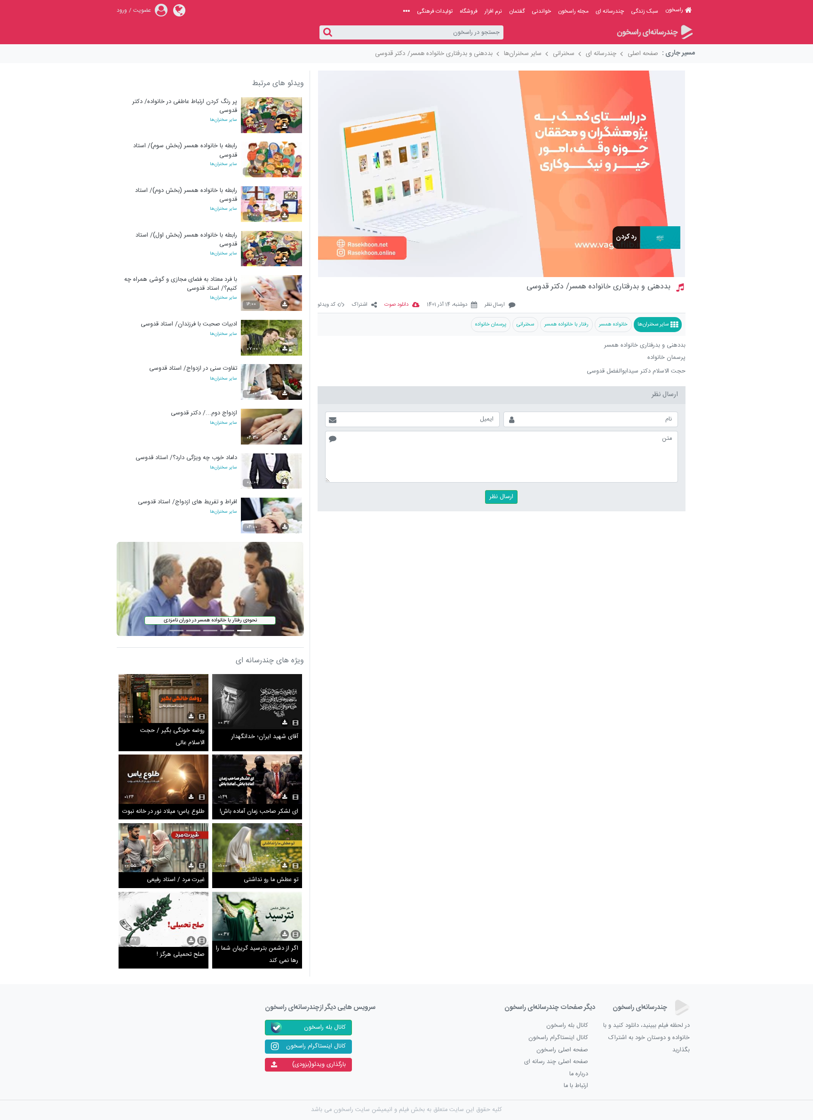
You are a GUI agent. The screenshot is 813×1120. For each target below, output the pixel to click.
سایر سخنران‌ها (523, 53)
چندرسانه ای (610, 11)
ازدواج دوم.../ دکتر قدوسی (204, 413)
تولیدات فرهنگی (435, 11)
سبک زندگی (644, 11)
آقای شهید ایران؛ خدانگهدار (264, 737)
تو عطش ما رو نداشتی (271, 880)
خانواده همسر (613, 324)
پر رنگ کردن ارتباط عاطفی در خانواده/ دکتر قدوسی (184, 106)
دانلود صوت (396, 305)
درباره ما (578, 1074)
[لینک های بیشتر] (406, 11)
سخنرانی (563, 53)
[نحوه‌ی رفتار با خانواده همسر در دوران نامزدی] (210, 589)
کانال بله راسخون (567, 1026)
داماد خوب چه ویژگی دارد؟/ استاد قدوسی (186, 457)
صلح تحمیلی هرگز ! (181, 955)
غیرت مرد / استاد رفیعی (176, 880)
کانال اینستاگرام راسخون (558, 1038)
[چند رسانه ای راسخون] (654, 32)
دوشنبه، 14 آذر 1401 (447, 305)
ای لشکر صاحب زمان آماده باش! (259, 812)
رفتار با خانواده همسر (566, 324)
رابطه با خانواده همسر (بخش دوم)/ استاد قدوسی (186, 195)
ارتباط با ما (576, 1086)
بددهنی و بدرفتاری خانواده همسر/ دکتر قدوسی (434, 53)
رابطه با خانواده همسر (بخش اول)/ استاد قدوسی (186, 239)
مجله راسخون (573, 11)
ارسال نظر (495, 305)
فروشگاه (469, 11)
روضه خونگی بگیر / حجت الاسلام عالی (172, 737)
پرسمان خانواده (490, 324)
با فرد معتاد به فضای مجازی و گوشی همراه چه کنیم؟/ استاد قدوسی (180, 284)
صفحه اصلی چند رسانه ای (556, 1062)
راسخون (674, 10)
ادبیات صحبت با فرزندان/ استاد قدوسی (189, 324)
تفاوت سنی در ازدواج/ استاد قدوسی (193, 368)
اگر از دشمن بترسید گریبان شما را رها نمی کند (257, 955)
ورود (122, 10)
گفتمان (517, 11)
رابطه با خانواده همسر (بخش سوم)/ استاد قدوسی (185, 150)
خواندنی (541, 11)
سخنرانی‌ (525, 324)
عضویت (142, 10)
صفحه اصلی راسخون (562, 1050)
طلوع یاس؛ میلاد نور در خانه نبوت (163, 812)
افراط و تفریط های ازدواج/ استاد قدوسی (187, 502)
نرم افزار (493, 11)
